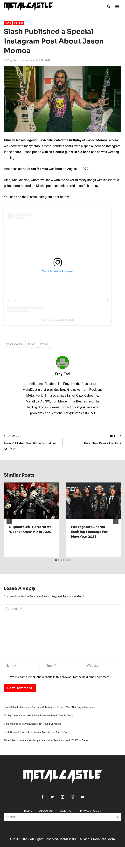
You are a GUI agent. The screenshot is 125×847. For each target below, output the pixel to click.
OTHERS (19, 23)
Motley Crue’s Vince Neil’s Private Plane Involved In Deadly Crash (38, 715)
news (31, 344)
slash (44, 344)
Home (28, 810)
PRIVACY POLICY (90, 810)
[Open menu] (117, 6)
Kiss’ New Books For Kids (102, 440)
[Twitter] (52, 797)
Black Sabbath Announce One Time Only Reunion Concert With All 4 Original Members (50, 707)
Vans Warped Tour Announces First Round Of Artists (32, 724)
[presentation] (31, 500)
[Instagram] (62, 797)
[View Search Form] (108, 6)
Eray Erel (12, 60)
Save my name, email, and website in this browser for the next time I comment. (59, 677)
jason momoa (14, 344)
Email (51, 666)
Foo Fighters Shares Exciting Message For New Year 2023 (89, 532)
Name (11, 666)
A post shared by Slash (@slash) (57, 320)
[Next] (115, 520)
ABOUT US (46, 810)
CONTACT (66, 810)
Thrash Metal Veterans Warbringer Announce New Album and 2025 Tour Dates (46, 740)
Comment (14, 609)
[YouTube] (82, 797)
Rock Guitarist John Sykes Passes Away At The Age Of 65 (35, 732)
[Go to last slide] (9, 520)
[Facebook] (42, 797)
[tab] (56, 560)
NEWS (8, 23)
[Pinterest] (72, 797)
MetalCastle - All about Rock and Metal (87, 839)
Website (93, 666)
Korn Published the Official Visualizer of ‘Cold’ (30, 443)
